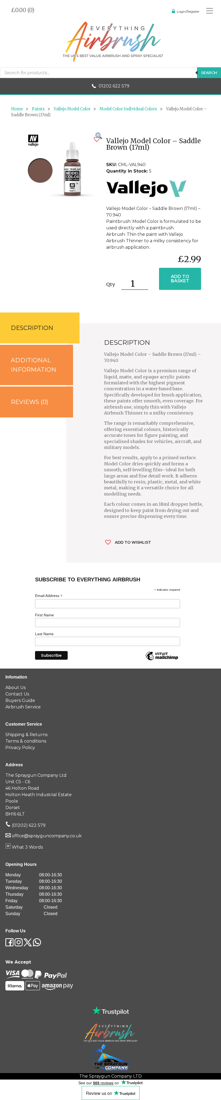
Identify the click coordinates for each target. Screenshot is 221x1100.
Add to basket (180, 278)
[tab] (33, 327)
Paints (38, 109)
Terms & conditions (25, 741)
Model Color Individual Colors (128, 109)
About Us (15, 687)
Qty (110, 284)
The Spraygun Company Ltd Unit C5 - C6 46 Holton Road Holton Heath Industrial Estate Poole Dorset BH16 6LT (38, 795)
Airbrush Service (23, 706)
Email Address (49, 595)
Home (17, 109)
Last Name (44, 634)
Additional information (33, 365)
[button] (97, 139)
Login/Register (188, 11)
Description (32, 328)
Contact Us (17, 694)
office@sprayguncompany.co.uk (47, 835)
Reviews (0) (29, 402)
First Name (44, 615)
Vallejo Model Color (72, 109)
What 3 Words (27, 847)
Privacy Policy (20, 747)
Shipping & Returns (26, 734)
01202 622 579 (114, 86)
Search (209, 72)
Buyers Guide (20, 700)
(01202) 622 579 (28, 825)
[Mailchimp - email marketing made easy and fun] (162, 660)
